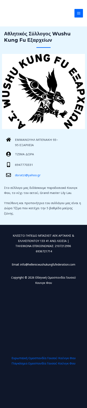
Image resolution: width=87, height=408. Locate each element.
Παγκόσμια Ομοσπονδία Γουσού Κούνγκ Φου (43, 363)
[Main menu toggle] (78, 13)
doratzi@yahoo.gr (28, 175)
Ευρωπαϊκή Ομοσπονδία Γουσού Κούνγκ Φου (44, 358)
